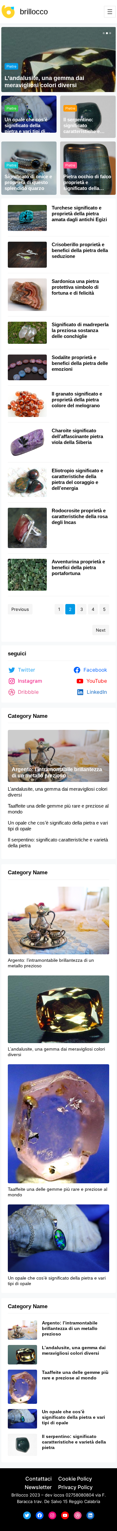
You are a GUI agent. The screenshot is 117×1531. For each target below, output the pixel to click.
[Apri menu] (110, 12)
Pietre (11, 66)
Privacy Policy (75, 1487)
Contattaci (38, 1478)
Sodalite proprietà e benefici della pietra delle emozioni (80, 363)
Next (101, 630)
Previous (20, 609)
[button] (103, 33)
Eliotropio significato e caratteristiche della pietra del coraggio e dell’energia (77, 479)
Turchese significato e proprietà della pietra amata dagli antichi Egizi (79, 213)
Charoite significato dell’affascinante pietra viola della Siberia (77, 436)
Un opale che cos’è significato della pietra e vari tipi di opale (26, 126)
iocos (59, 1494)
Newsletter (38, 1487)
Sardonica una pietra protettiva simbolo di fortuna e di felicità (75, 287)
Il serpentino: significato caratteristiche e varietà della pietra (84, 126)
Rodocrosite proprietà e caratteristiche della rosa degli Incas (80, 516)
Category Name (27, 716)
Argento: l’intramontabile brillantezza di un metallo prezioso (57, 772)
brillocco (34, 11)
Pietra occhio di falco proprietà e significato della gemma (87, 183)
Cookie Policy (75, 1478)
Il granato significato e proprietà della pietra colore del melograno (77, 399)
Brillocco (19, 1494)
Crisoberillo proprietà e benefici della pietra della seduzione (80, 250)
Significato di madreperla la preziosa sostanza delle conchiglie (80, 330)
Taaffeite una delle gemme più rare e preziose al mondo (58, 808)
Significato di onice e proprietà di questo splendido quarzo (28, 182)
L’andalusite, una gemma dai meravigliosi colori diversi (44, 81)
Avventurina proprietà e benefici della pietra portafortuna (78, 567)
